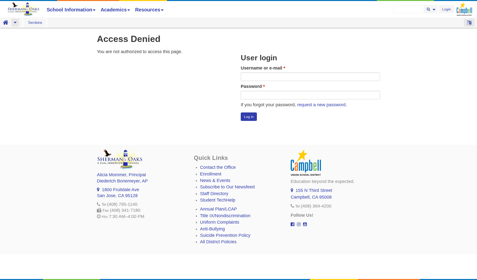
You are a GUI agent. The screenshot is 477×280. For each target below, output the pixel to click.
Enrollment (210, 174)
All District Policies (218, 241)
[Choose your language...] (469, 23)
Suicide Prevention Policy (225, 235)
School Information (69, 9)
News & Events (215, 180)
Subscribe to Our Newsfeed (227, 186)
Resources (147, 9)
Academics (114, 9)
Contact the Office (218, 167)
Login (446, 9)
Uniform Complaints (219, 222)
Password (253, 86)
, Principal (121, 174)
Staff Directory (214, 193)
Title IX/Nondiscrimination (225, 215)
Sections (35, 22)
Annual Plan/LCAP (218, 209)
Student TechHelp (217, 200)
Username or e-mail (263, 68)
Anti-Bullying (212, 228)
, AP (122, 180)
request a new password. (322, 104)
